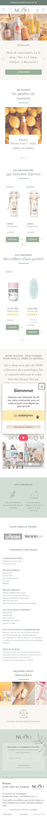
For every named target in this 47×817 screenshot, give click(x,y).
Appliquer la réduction (23, 427)
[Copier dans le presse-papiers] (38, 417)
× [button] (41, 386)
